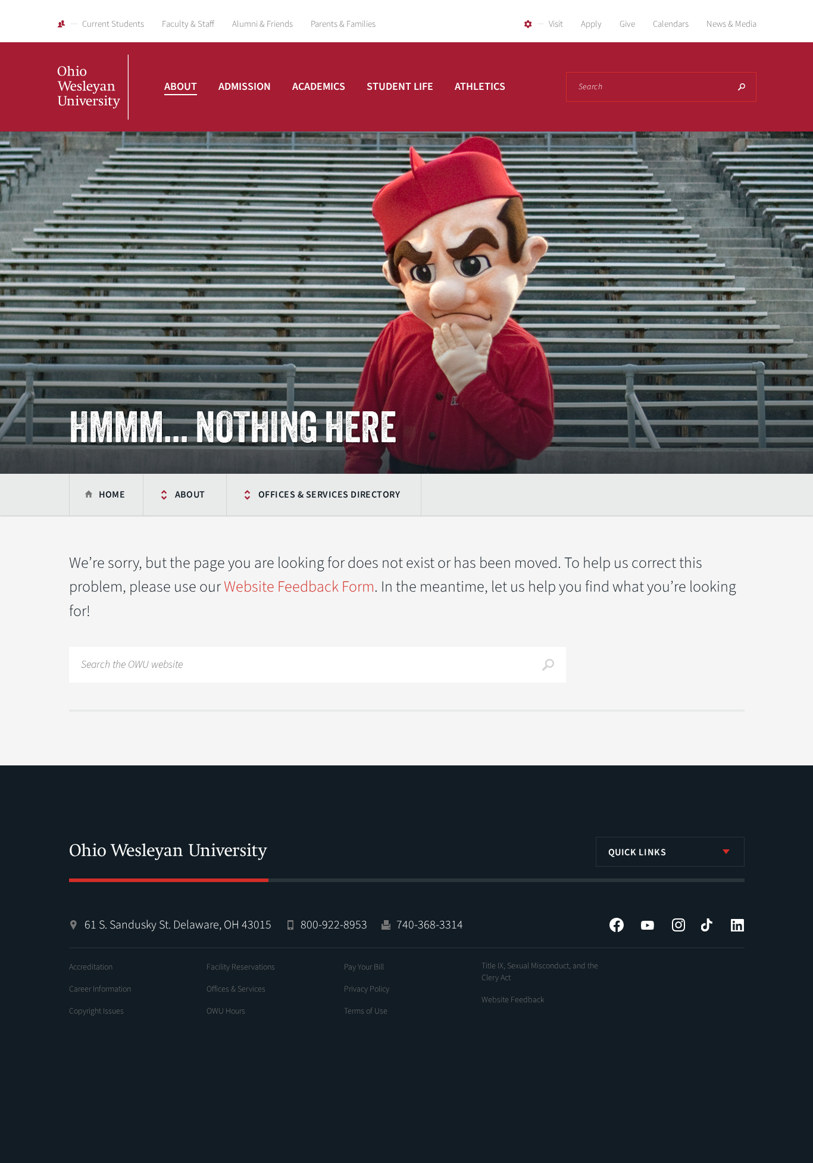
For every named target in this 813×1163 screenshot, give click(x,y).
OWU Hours (226, 1011)
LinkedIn (737, 925)
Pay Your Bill (364, 967)
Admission (244, 86)
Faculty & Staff (188, 24)
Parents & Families (343, 24)
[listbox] (670, 852)
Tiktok (706, 925)
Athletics (480, 86)
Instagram (678, 925)
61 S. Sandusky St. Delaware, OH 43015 (178, 925)
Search (741, 87)
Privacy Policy (366, 989)
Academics (318, 86)
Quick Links (637, 852)
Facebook (616, 925)
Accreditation (90, 967)
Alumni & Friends (262, 24)
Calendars (671, 24)
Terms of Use (365, 1011)
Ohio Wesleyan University (93, 100)
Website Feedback (513, 1000)
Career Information (100, 989)
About (180, 86)
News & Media (731, 24)
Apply (591, 24)
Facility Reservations (241, 967)
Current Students (113, 24)
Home (112, 494)
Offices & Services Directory (329, 494)
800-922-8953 (334, 925)
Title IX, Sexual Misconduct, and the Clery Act (539, 972)
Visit (556, 24)
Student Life (400, 86)
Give (627, 24)
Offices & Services (236, 989)
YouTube (647, 925)
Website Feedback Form (299, 587)
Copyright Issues (96, 1011)
